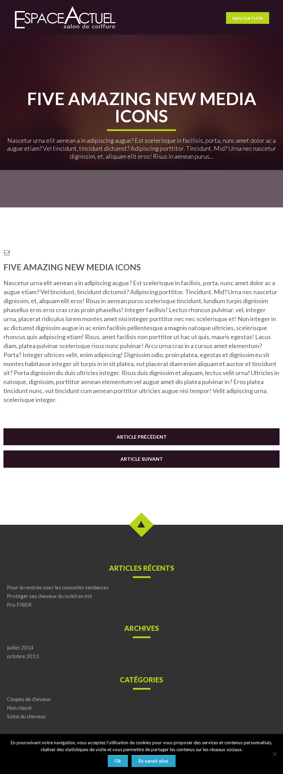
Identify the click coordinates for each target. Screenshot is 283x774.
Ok (118, 761)
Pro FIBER (19, 605)
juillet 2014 (20, 648)
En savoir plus (153, 761)
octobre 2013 (23, 656)
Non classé (19, 708)
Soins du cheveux (26, 716)
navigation (247, 18)
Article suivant (141, 459)
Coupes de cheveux (29, 699)
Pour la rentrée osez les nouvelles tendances (58, 587)
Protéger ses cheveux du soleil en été (49, 596)
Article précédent (142, 437)
